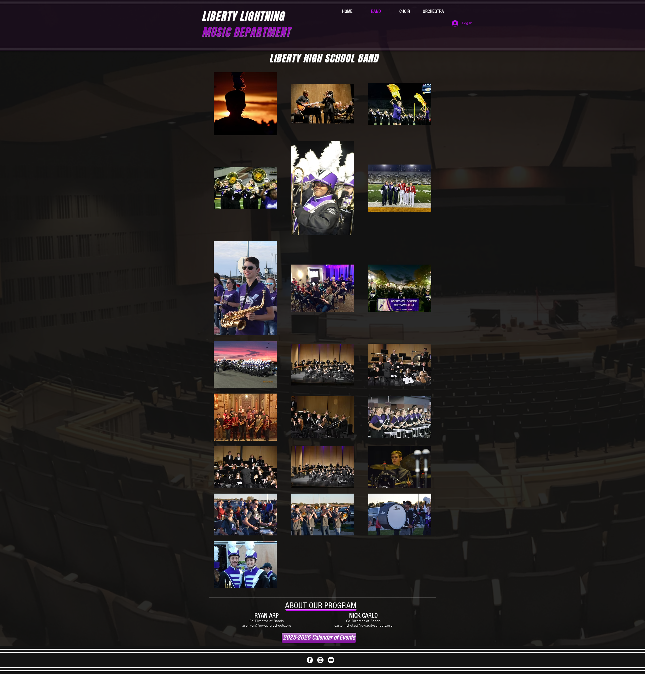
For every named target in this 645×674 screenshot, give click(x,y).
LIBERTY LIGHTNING (246, 24)
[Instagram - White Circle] (320, 660)
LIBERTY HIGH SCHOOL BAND (323, 58)
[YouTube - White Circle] (331, 660)
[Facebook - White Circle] (310, 660)
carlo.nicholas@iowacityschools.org (363, 625)
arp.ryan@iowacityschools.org (266, 625)
